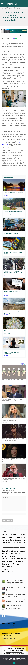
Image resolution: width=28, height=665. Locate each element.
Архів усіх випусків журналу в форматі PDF (13, 547)
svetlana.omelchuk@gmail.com (11, 625)
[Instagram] (4, 616)
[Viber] (14, 38)
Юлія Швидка (19, 35)
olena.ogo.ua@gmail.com (10, 638)
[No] (26, 660)
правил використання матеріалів (13, 652)
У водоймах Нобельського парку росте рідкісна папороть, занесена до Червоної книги (16, 582)
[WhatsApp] (16, 38)
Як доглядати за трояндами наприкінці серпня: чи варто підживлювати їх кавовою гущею (15, 606)
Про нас (12, 653)
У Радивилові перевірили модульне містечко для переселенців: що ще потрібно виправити (15, 594)
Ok (14, 663)
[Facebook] (12, 38)
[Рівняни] (14, 3)
